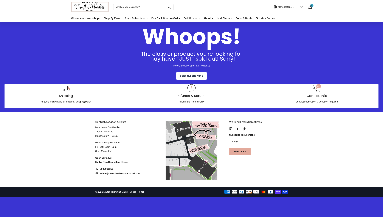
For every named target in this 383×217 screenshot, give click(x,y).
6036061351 (106, 169)
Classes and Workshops (85, 18)
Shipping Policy (83, 101)
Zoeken (169, 7)
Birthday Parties (265, 18)
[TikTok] (244, 129)
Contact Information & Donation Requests (317, 101)
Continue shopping (191, 75)
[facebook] (237, 129)
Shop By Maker (112, 18)
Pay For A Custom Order (165, 18)
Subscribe (240, 151)
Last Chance (224, 18)
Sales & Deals (244, 18)
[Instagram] (230, 129)
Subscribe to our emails (242, 135)
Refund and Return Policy (191, 101)
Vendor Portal (137, 191)
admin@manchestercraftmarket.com (120, 173)
